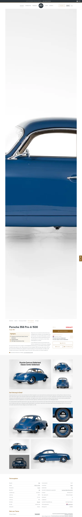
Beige (72, 485)
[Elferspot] (41, 5)
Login (79, 1)
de (68, 5)
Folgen (61, 5)
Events (51, 5)
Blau (72, 487)
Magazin (35, 5)
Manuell (38, 501)
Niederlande (70, 504)
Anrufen (63, 343)
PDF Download (68, 346)
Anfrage (36, 320)
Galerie (16, 320)
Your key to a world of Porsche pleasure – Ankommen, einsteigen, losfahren (62, 514)
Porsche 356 (37, 514)
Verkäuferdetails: (58, 334)
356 (39, 490)
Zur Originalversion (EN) (28, 352)
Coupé (38, 487)
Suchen (22, 5)
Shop (46, 5)
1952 (39, 483)
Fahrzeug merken (63, 331)
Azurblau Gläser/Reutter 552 (67, 490)
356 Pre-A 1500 (37, 485)
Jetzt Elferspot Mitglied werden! (38, 1)
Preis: (54, 327)
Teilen (58, 346)
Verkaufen (28, 5)
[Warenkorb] (72, 5)
